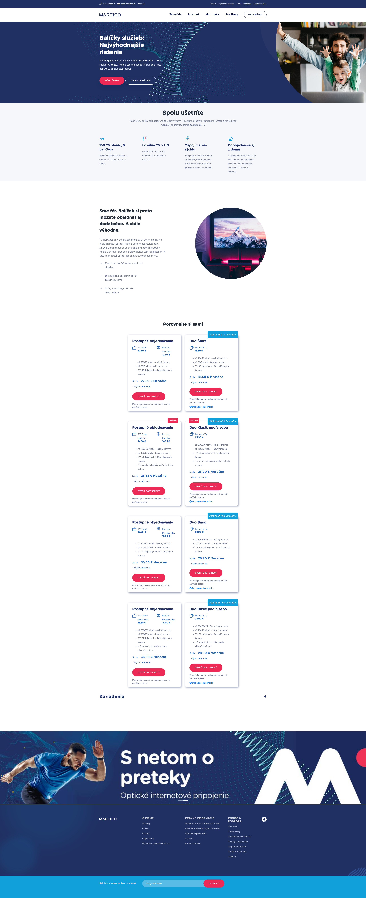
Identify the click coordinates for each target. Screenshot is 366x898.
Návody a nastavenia (238, 841)
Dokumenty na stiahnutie (239, 836)
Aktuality (146, 823)
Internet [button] (193, 14)
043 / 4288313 (109, 4)
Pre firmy (231, 14)
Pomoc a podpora (244, 4)
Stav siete (232, 826)
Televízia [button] (175, 14)
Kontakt (145, 833)
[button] (27, 767)
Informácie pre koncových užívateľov (202, 828)
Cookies (189, 838)
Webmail (232, 856)
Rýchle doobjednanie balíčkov (222, 4)
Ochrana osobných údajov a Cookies (202, 823)
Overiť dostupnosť (149, 396)
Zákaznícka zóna (260, 4)
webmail (141, 4)
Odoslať (214, 883)
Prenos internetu (192, 843)
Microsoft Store (173, 777)
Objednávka (255, 14)
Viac (142, 768)
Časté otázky (234, 831)
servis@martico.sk (128, 4)
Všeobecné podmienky (196, 833)
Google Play (172, 768)
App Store (142, 776)
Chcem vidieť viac (141, 80)
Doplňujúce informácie (202, 407)
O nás (145, 828)
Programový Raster (237, 846)
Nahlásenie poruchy (237, 851)
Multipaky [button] (212, 14)
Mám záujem (112, 80)
